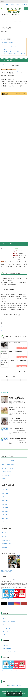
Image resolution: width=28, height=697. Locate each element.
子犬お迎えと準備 (6, 540)
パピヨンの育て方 (9, 49)
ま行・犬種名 (5, 511)
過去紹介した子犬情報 (6, 571)
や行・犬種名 (5, 514)
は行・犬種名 (18, 21)
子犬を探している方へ (7, 532)
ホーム (3, 21)
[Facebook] (10, 380)
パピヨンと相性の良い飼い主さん (12, 47)
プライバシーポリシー (8, 628)
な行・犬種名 (5, 504)
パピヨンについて (6, 45)
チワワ (3, 478)
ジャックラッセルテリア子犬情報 (17, 438)
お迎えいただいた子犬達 (6, 570)
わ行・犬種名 (5, 522)
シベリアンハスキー (6, 475)
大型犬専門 (5, 645)
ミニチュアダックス (6, 471)
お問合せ (5, 634)
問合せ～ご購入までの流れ (9, 621)
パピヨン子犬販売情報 (7, 42)
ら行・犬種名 (5, 518)
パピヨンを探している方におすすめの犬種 (14, 53)
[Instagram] (17, 603)
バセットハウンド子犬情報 (16, 428)
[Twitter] (4, 380)
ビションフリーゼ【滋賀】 (8, 464)
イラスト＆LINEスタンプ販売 (10, 651)
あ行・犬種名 (5, 489)
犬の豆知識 (4, 547)
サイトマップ (6, 631)
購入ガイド (4, 536)
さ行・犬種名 (5, 496)
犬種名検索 (9, 21)
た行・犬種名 (5, 500)
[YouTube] (24, 603)
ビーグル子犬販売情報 (14, 418)
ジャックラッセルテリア (7, 468)
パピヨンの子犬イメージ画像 (11, 51)
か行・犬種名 (5, 493)
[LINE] (17, 380)
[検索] (26, 1)
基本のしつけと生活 (6, 543)
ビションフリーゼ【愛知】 (8, 460)
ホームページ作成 (7, 648)
